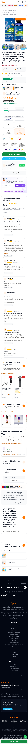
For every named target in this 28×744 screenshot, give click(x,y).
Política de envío (14, 666)
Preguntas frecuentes (14, 642)
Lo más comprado (14, 630)
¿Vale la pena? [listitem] (6, 189)
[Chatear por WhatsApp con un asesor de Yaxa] (25, 737)
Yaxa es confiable (14, 638)
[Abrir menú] (25, 2)
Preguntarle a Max (20, 185)
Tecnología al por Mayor (14, 646)
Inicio (3, 10)
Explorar (14, 627)
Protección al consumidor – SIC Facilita (14, 676)
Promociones (10, 5)
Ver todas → (24, 550)
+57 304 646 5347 (15, 694)
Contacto (14, 664)
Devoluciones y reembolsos (14, 672)
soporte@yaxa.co (9, 693)
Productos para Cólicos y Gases (9, 14)
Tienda (14, 652)
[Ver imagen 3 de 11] (17, 47)
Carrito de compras (14, 654)
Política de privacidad (14, 668)
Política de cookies (14, 670)
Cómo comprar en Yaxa (14, 636)
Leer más (6, 232)
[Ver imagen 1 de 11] (5, 47)
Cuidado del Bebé (6, 12)
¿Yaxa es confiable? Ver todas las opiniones (11, 443)
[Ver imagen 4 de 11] (23, 47)
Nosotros (14, 640)
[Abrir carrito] (22, 2)
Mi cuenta (14, 658)
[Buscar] (18, 2)
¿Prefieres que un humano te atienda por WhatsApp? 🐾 (14, 191)
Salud (13, 12)
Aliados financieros (14, 634)
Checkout (14, 656)
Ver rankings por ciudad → (7, 411)
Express (15, 5)
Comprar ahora (14, 154)
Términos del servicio (14, 674)
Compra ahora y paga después (14, 632)
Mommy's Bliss (8, 70)
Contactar (7, 709)
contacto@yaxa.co (10, 691)
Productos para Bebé (11, 10)
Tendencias (14, 628)
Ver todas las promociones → (8, 373)
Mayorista (21, 5)
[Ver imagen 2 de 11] (11, 47)
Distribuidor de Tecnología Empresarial (14, 644)
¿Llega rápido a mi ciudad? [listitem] (16, 189)
